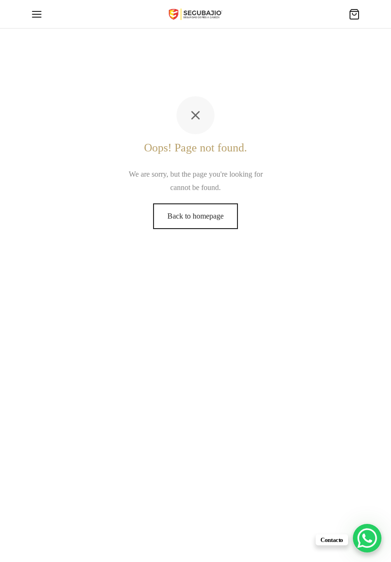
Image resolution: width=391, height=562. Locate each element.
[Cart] (354, 14)
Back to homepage (195, 216)
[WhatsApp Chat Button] (367, 538)
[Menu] (36, 14)
